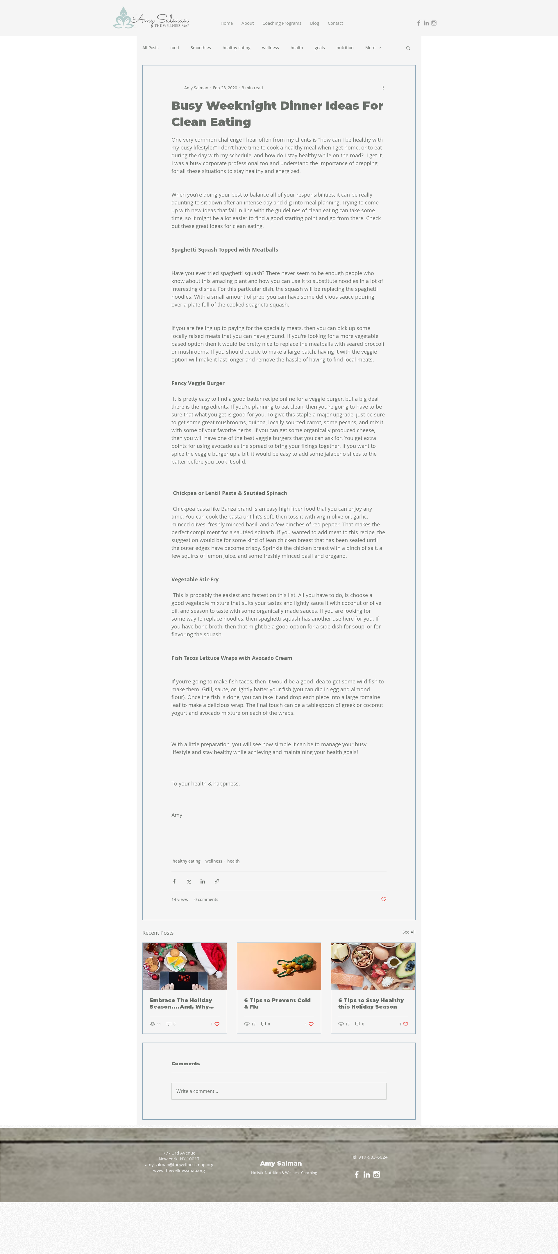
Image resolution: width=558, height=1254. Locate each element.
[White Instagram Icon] (376, 1174)
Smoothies (201, 47)
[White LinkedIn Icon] (366, 1174)
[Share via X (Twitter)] (188, 881)
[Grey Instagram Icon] (433, 22)
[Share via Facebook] (174, 881)
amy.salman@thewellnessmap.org (179, 1164)
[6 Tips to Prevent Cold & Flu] (279, 966)
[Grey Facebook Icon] (418, 22)
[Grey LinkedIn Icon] (426, 22)
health (297, 47)
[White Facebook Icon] (356, 1174)
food (174, 47)
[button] (408, 47)
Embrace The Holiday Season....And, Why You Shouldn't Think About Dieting (181, 1003)
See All (409, 932)
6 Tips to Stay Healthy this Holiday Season (371, 1003)
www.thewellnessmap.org (179, 1170)
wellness (270, 47)
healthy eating (237, 47)
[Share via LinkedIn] (202, 881)
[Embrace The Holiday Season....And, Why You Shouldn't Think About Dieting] (185, 966)
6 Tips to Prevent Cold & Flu (277, 1003)
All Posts (150, 47)
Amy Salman (282, 1163)
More (370, 47)
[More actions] (383, 87)
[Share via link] (217, 881)
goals (320, 47)
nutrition (345, 47)
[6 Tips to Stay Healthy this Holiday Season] (373, 966)
